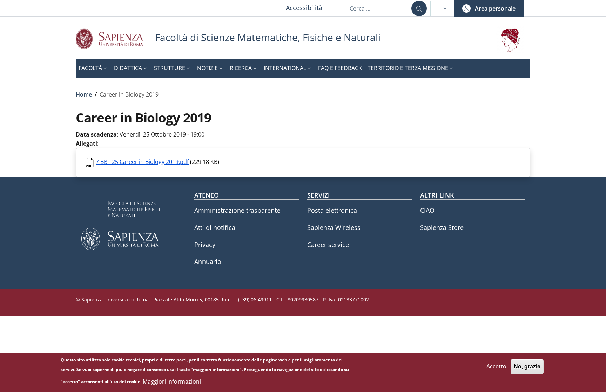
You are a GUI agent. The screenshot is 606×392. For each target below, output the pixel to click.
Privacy (204, 244)
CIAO (427, 210)
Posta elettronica (332, 210)
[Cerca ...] (419, 8)
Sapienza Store (442, 227)
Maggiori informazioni (172, 381)
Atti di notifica (214, 227)
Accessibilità (304, 8)
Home (84, 94)
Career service (328, 244)
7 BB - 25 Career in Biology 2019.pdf (142, 162)
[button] (442, 8)
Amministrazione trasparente (237, 210)
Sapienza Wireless (334, 227)
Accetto (496, 366)
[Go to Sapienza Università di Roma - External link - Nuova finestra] (115, 38)
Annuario (207, 261)
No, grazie (527, 367)
